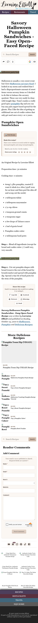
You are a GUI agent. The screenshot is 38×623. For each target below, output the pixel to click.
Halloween (24, 321)
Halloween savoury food (22, 84)
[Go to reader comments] (8, 62)
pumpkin (15, 104)
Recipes (5, 12)
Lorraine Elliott (24, 613)
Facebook (26, 295)
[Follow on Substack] (13, 544)
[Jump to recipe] (13, 62)
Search (32, 54)
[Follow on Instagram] (17, 544)
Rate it (5, 479)
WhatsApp (26, 299)
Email (20, 303)
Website (5, 487)
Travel (33, 12)
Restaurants (19, 12)
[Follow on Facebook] (29, 544)
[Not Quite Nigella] (19, 5)
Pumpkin (6, 324)
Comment (6, 495)
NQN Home (19, 604)
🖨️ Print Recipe (10, 135)
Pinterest (14, 299)
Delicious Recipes (24, 324)
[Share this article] (3, 62)
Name (5, 464)
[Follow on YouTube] (9, 544)
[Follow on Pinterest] (21, 544)
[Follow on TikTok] (25, 544)
